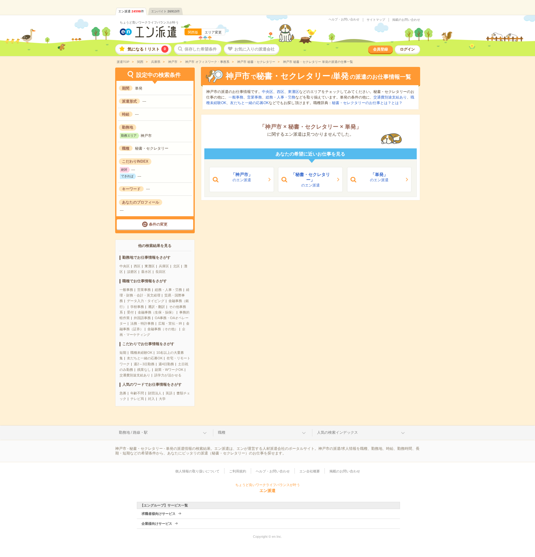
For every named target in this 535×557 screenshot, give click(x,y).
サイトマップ (376, 19)
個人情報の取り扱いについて (197, 471)
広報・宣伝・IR (170, 323)
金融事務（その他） (162, 329)
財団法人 (155, 393)
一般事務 (126, 290)
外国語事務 (142, 318)
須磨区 (132, 272)
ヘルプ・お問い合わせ (343, 19)
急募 (123, 393)
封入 (151, 399)
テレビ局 (137, 399)
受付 (130, 312)
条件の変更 (158, 224)
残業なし (144, 369)
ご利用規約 (237, 471)
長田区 (160, 272)
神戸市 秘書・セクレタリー (255, 62)
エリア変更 (213, 32)
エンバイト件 (165, 11)
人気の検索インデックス (337, 432)
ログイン (407, 49)
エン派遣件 (131, 11)
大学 (162, 399)
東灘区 (150, 266)
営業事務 (144, 290)
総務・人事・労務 (168, 290)
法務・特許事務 (142, 323)
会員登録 (380, 49)
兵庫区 (164, 266)
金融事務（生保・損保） (156, 312)
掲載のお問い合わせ (406, 19)
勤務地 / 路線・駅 (133, 432)
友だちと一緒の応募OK (145, 358)
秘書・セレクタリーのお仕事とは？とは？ (367, 103)
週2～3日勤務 (144, 364)
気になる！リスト (147, 49)
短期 (123, 352)
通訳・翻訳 (156, 307)
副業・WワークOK (169, 369)
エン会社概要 (309, 471)
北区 (176, 266)
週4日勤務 (166, 364)
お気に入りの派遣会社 (254, 49)
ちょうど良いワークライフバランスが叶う (149, 22)
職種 (221, 432)
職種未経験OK (141, 352)
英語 (169, 393)
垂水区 (146, 272)
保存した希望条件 (201, 49)
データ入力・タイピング (145, 301)
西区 (137, 266)
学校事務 (137, 307)
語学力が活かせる (167, 375)
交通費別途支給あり (135, 375)
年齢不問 (137, 393)
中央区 (125, 266)
